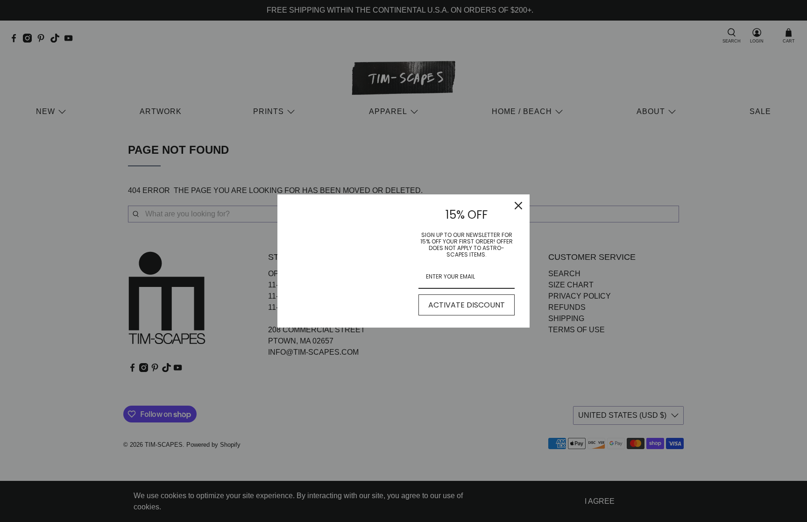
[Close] (518, 205)
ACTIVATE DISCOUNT (466, 305)
